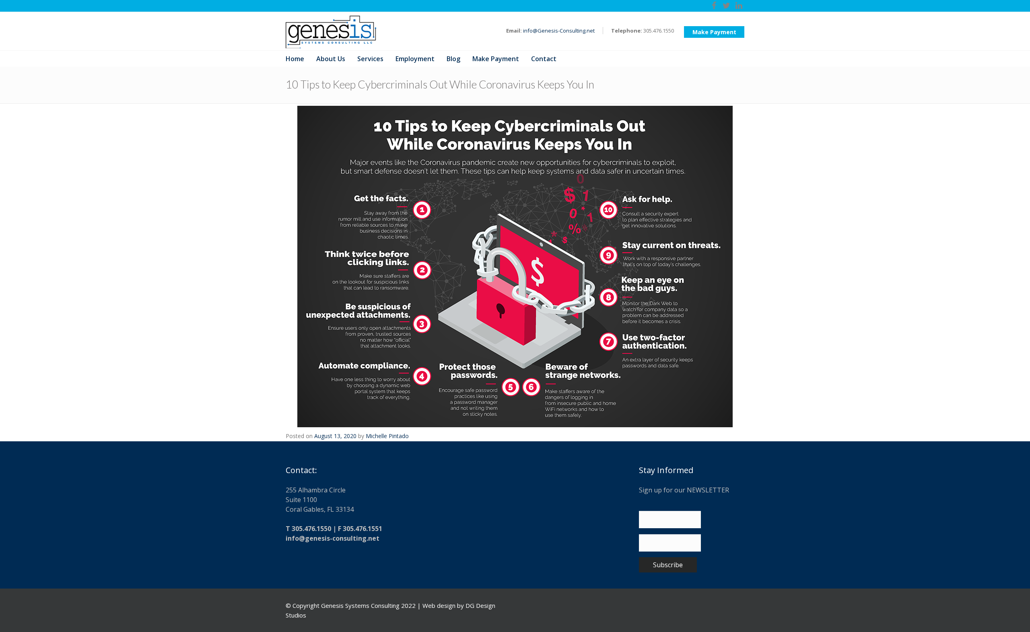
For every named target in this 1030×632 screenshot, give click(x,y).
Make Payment (714, 32)
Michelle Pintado (387, 436)
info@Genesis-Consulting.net (559, 30)
